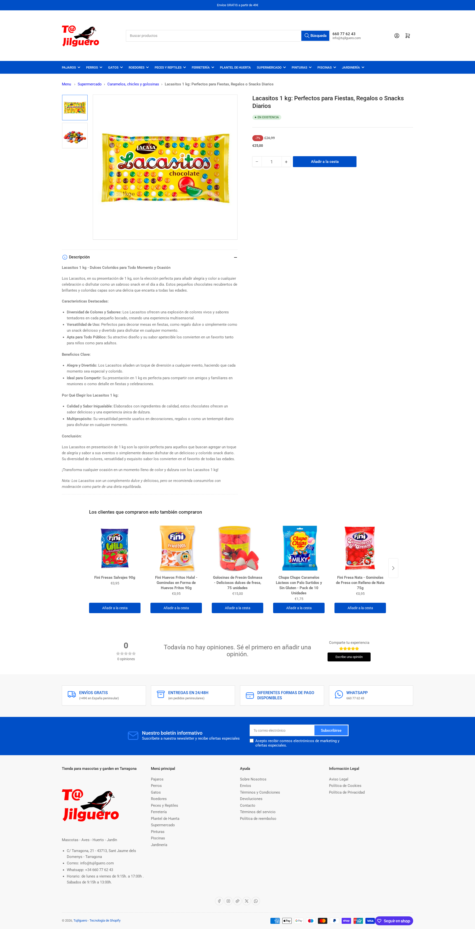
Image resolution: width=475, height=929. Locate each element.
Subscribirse (331, 730)
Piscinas (324, 67)
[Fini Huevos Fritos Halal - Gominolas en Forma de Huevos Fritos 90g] (176, 548)
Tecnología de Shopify (105, 920)
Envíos (245, 785)
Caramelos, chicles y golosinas (133, 84)
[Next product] (393, 568)
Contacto (247, 805)
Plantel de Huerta (235, 67)
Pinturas (299, 67)
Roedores (136, 67)
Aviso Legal (338, 779)
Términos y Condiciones (260, 792)
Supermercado (269, 67)
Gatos (113, 67)
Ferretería (201, 67)
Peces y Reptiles (168, 67)
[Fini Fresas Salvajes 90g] (114, 548)
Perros (92, 67)
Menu (66, 84)
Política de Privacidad (347, 792)
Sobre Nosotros (253, 779)
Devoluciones (251, 799)
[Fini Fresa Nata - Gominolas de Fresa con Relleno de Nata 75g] (360, 548)
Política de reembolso (258, 818)
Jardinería (351, 67)
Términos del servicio (258, 812)
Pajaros (69, 67)
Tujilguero (80, 920)
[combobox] (228, 36)
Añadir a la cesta (115, 608)
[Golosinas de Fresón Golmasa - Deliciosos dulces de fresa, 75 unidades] (237, 548)
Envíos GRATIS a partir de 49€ (237, 5)
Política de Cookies (345, 785)
